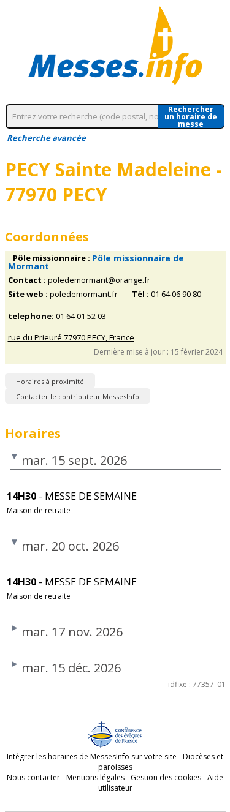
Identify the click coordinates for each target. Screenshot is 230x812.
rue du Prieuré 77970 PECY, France (71, 338)
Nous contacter (33, 777)
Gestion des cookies (166, 777)
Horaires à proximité (50, 381)
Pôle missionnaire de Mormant (96, 262)
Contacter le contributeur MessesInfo (77, 396)
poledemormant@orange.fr (99, 280)
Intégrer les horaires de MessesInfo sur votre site (92, 756)
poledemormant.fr (84, 294)
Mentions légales (95, 777)
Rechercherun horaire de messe (190, 116)
